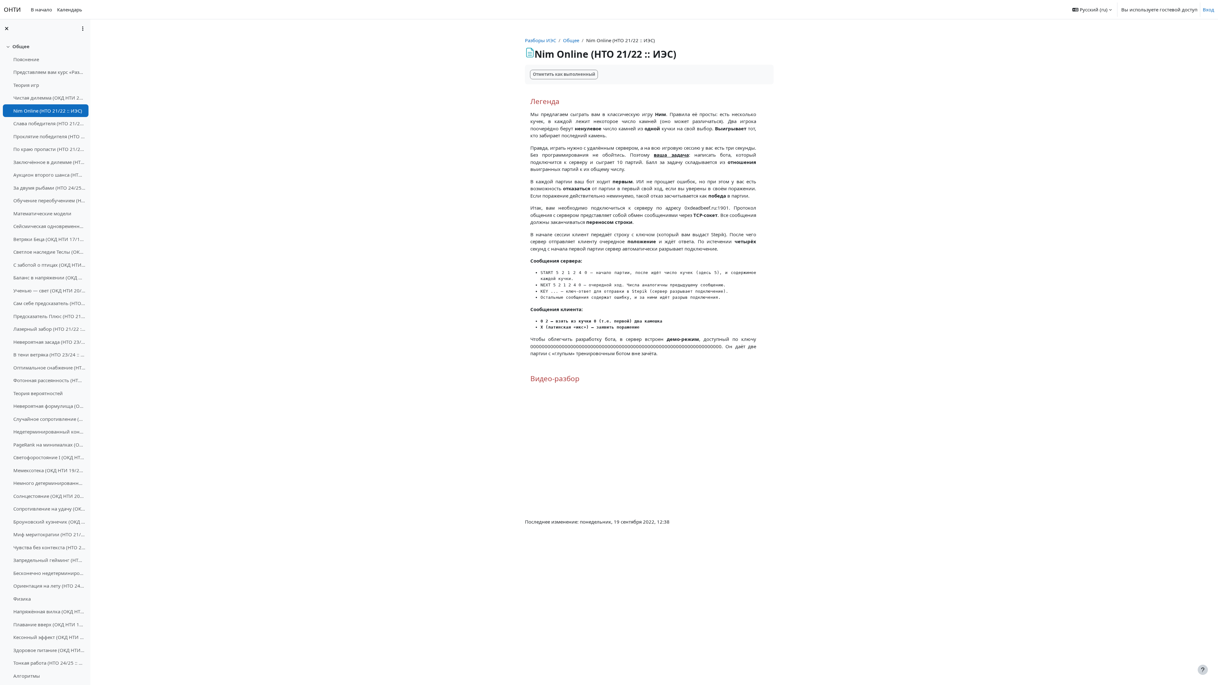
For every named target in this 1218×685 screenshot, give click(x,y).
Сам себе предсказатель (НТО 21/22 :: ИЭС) (49, 303)
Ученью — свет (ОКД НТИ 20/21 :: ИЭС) (49, 290)
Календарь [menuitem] (69, 9)
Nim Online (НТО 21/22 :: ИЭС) (47, 111)
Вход (1208, 9)
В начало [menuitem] (41, 9)
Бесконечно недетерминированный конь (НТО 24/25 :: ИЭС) (49, 573)
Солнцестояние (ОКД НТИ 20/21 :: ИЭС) (49, 496)
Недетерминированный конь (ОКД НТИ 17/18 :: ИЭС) (49, 431)
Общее (20, 46)
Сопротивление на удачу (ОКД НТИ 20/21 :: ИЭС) (49, 509)
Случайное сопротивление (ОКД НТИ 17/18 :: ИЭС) (49, 419)
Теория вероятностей (38, 393)
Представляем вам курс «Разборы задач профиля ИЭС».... (49, 72)
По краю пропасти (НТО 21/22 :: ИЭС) (49, 149)
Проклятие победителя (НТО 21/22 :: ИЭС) (49, 136)
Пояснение (26, 59)
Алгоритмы (26, 676)
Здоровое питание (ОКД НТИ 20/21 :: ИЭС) (49, 650)
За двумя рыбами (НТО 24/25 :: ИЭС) (49, 188)
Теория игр (26, 85)
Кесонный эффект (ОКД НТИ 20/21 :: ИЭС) (49, 637)
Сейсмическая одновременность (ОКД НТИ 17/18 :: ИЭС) (49, 226)
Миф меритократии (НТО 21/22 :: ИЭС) (49, 534)
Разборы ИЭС (540, 40)
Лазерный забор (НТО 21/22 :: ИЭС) (49, 329)
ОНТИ (12, 9)
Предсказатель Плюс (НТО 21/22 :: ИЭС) (49, 316)
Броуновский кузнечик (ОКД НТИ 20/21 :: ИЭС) (49, 522)
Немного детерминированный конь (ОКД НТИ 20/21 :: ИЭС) (49, 483)
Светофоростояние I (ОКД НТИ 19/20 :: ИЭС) (49, 457)
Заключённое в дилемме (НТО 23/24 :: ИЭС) (49, 162)
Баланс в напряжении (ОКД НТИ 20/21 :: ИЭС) (49, 277)
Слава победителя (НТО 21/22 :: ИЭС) (49, 123)
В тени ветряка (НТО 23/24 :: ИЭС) (49, 354)
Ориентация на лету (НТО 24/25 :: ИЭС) (49, 586)
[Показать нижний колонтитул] (1203, 670)
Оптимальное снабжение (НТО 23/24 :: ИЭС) (49, 367)
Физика (22, 599)
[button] (1092, 9)
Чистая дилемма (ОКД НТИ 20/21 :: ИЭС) (49, 98)
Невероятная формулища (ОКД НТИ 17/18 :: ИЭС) (49, 406)
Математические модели (42, 213)
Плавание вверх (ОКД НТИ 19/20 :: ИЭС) (49, 624)
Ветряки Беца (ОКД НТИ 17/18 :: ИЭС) (49, 239)
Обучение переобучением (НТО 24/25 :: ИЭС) (49, 200)
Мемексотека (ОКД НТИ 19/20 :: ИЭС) (49, 470)
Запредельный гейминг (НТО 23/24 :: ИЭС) (49, 560)
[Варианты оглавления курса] (83, 28)
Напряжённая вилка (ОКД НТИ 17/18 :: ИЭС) (49, 611)
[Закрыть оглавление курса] (7, 28)
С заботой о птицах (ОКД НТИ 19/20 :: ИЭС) (49, 265)
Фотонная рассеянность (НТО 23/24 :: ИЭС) (49, 380)
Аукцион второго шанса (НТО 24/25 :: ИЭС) (49, 175)
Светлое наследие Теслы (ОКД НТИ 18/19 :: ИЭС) (49, 252)
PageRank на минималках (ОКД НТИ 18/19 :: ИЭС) (49, 444)
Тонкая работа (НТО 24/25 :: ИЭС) (49, 663)
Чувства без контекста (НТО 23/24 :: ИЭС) (49, 547)
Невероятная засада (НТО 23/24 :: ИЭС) (49, 342)
